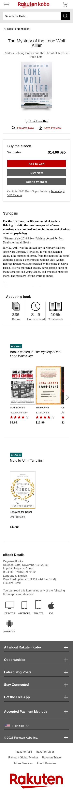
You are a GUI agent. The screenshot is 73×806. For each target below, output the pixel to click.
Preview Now (25, 127)
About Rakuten (46, 763)
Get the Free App (17, 697)
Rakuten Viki (24, 751)
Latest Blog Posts (17, 672)
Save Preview (52, 127)
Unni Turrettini (38, 121)
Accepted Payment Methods (25, 711)
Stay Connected (16, 684)
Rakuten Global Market (23, 757)
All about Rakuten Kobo (22, 647)
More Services (23, 763)
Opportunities (14, 659)
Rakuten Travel (51, 757)
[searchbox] (36, 16)
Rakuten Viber (45, 751)
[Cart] (65, 4)
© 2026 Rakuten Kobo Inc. (21, 737)
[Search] (65, 16)
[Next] (67, 397)
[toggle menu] (6, 4)
